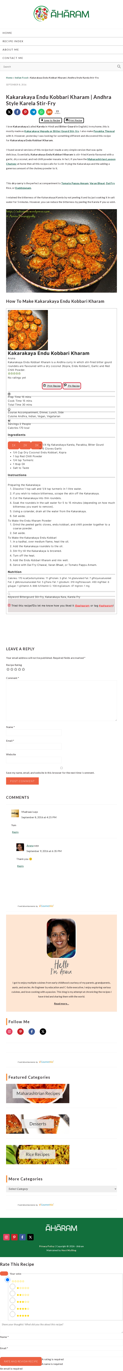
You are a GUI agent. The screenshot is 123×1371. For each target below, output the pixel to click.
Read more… (61, 1003)
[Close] (4, 1273)
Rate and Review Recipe (21, 1361)
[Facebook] (17, 112)
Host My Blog (69, 1250)
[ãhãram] (61, 18)
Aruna (30, 845)
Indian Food (21, 77)
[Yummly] (49, 112)
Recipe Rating (14, 664)
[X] (9, 112)
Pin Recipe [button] (73, 385)
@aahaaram (82, 605)
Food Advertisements (26, 906)
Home (9, 77)
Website (11, 754)
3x (36, 445)
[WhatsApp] (41, 112)
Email (10, 740)
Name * (4, 1336)
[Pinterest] (25, 112)
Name (10, 726)
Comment (12, 677)
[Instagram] (9, 1031)
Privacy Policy (46, 1246)
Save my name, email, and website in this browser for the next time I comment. (50, 772)
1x (13, 445)
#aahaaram (106, 605)
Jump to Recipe (51, 120)
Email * (4, 1348)
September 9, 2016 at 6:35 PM (44, 850)
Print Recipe (75, 120)
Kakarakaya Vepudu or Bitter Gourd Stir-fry (51, 131)
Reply (15, 832)
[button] (9, 373)
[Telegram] (33, 112)
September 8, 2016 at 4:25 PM (39, 817)
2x (25, 445)
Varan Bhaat (97, 183)
